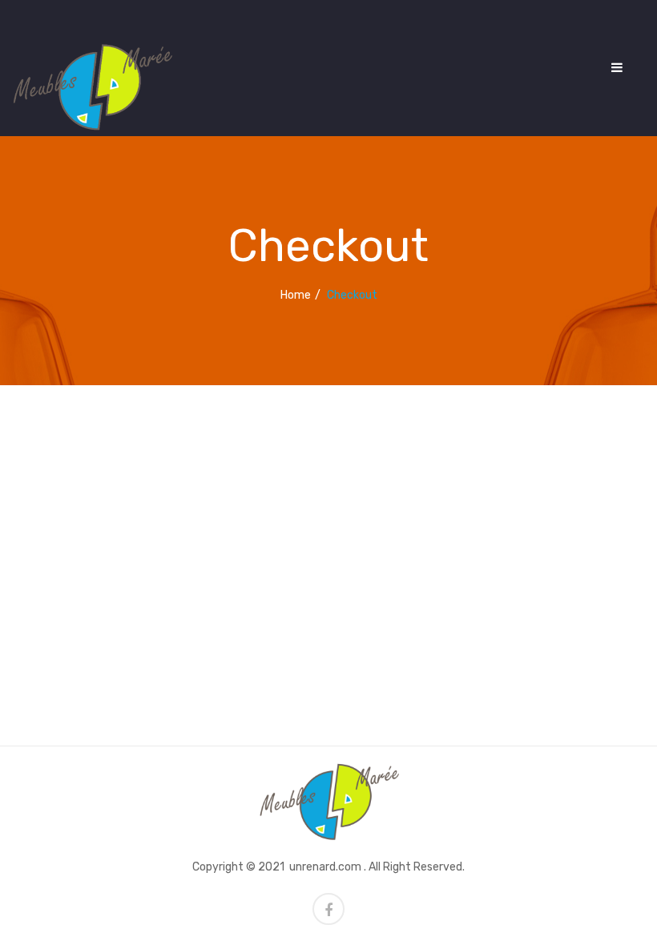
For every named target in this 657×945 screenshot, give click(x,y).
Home (295, 295)
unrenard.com (325, 867)
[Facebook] (328, 909)
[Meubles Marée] (92, 86)
